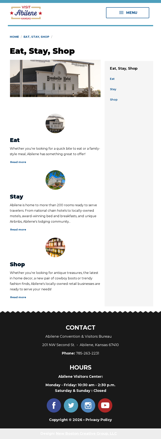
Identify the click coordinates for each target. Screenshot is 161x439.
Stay (16, 196)
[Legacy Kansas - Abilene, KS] (55, 78)
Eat (15, 140)
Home (14, 36)
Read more (18, 162)
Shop (17, 264)
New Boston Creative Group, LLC (86, 433)
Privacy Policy (99, 420)
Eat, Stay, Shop (36, 36)
